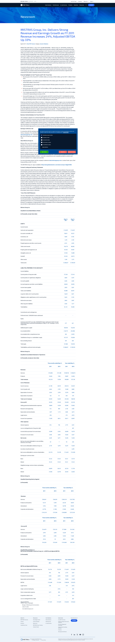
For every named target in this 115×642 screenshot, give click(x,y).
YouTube (80, 635)
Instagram (83, 635)
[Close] (76, 130)
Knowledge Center (36, 619)
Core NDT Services (61, 619)
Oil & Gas (60, 629)
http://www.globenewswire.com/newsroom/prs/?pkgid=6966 (57, 164)
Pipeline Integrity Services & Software (63, 622)
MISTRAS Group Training (38, 625)
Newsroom (35, 623)
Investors (22, 623)
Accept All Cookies (71, 151)
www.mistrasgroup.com (26, 134)
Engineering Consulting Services (62, 628)
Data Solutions (48, 619)
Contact (74, 620)
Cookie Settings (45, 147)
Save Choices (44, 151)
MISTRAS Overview (24, 619)
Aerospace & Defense (62, 631)
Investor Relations (44, 43)
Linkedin (74, 635)
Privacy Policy (65, 132)
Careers (22, 621)
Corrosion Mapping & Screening (62, 625)
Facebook (72, 635)
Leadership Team (24, 625)
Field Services (48, 621)
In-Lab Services (48, 623)
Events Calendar (36, 621)
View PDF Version (31, 43)
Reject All (63, 151)
